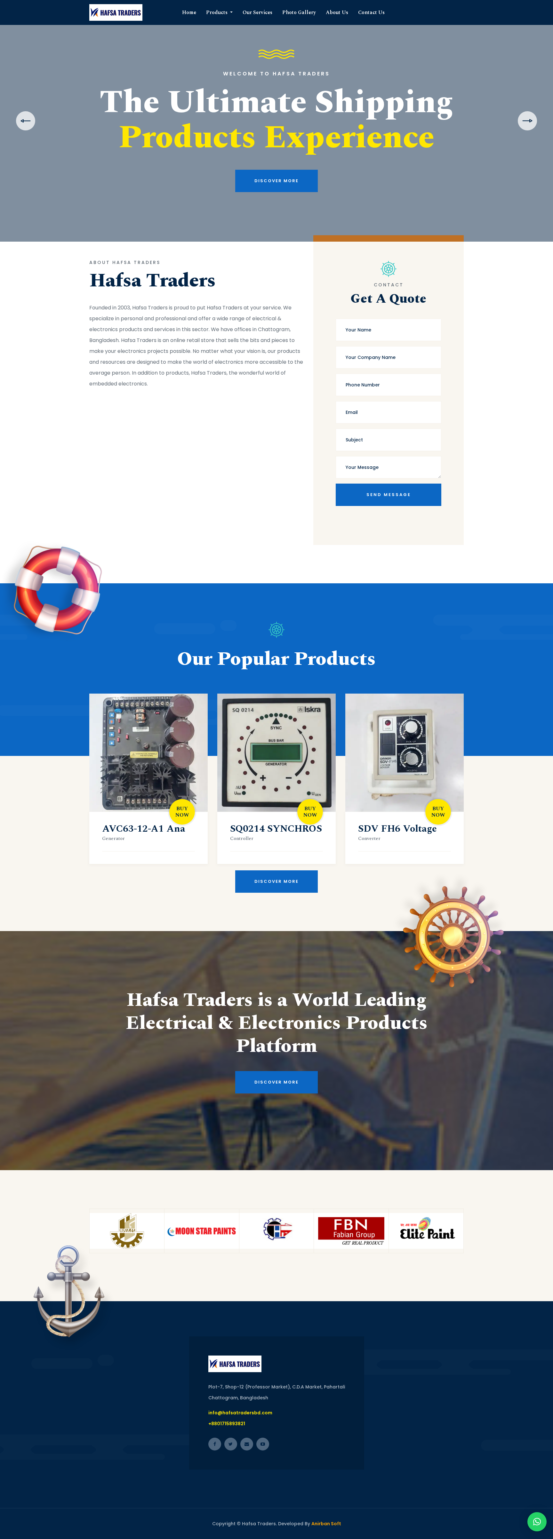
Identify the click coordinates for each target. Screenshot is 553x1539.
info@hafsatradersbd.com (240, 1413)
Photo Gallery (299, 12)
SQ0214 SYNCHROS (276, 828)
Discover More (276, 206)
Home (189, 12)
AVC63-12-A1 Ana (143, 828)
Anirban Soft (326, 1523)
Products (217, 12)
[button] (537, 1521)
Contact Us (371, 12)
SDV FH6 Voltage (397, 828)
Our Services (257, 12)
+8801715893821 (226, 1423)
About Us (337, 12)
